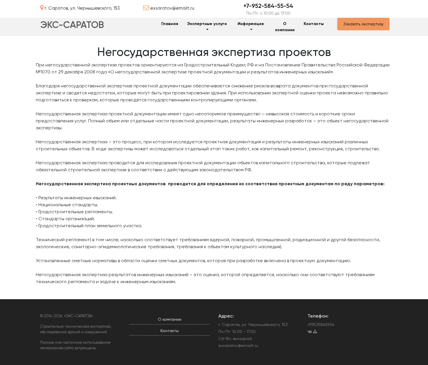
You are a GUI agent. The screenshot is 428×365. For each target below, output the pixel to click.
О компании (285, 26)
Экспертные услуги (207, 23)
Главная (169, 23)
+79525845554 (321, 324)
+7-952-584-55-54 (268, 5)
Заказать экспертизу (363, 24)
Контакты (314, 23)
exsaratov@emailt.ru (238, 345)
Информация (251, 23)
